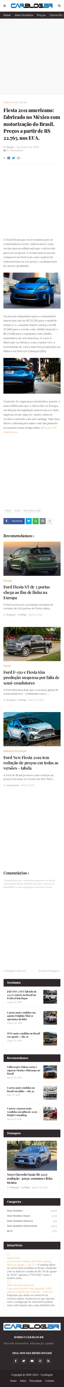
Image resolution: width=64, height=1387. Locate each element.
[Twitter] (13, 158)
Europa (7, 580)
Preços (41, 15)
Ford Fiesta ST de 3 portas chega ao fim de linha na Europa (26, 592)
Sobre (23, 1380)
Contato (49, 1380)
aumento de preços (14, 751)
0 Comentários (14, 150)
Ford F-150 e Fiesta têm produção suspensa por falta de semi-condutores (31, 677)
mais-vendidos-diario (32, 1215)
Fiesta (23, 102)
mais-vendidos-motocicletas (32, 1226)
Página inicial (10, 102)
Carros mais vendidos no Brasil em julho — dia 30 (21, 1089)
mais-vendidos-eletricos (32, 1221)
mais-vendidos (32, 1210)
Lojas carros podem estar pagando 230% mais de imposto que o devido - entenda (29, 1290)
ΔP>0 (32, 1231)
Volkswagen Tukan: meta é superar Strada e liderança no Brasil (23, 1070)
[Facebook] (9, 158)
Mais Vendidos (24, 15)
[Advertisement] (32, 57)
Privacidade (36, 1380)
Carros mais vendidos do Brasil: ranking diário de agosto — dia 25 (29, 1263)
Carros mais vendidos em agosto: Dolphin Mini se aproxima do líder (21, 1016)
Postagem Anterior (15, 970)
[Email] (18, 158)
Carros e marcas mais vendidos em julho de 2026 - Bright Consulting (23, 1112)
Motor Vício (13, 1258)
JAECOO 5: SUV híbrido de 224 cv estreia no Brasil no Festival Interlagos (22, 995)
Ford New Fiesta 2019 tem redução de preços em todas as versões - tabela (30, 763)
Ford (17, 510)
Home (7, 15)
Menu (4, 6)
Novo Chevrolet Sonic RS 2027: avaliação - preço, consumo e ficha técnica (29, 1179)
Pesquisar (59, 6)
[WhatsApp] (36, 521)
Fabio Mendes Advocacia (20, 1285)
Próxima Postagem (48, 970)
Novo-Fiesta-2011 (32, 510)
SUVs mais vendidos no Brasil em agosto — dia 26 (23, 1035)
